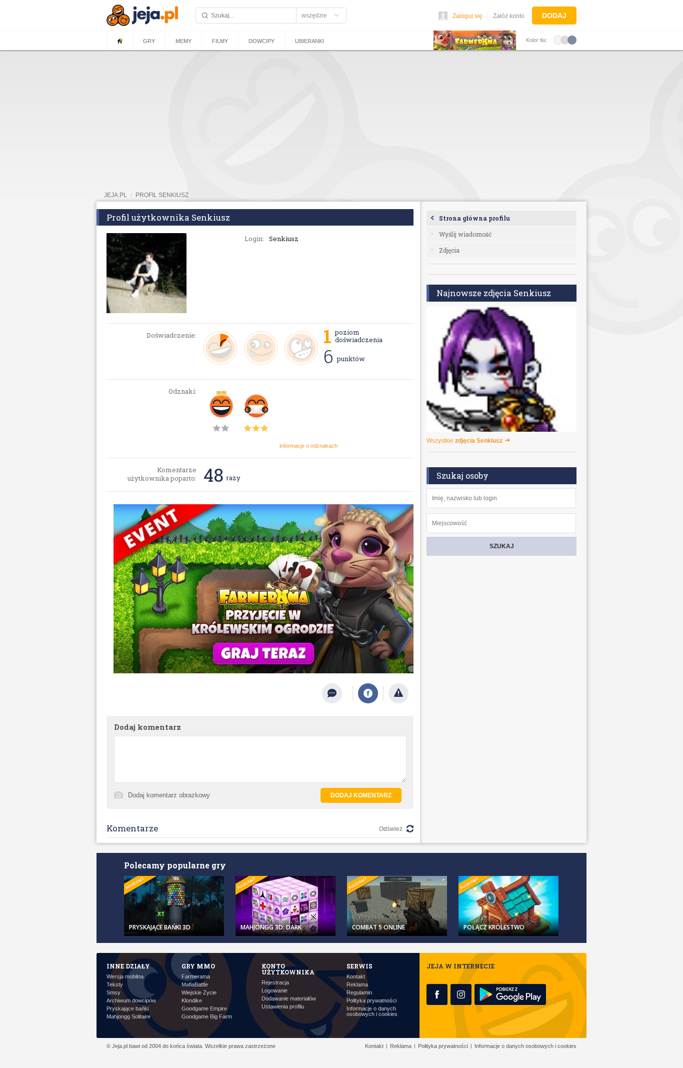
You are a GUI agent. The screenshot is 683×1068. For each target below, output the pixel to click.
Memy (184, 41)
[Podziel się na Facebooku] (368, 693)
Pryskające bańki (127, 1008)
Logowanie (275, 990)
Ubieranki (309, 41)
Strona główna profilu (474, 218)
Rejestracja (275, 982)
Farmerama (196, 976)
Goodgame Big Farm (207, 1016)
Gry (149, 41)
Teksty (114, 984)
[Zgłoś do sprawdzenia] (399, 693)
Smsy (113, 992)
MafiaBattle (195, 984)
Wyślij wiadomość (465, 234)
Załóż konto (508, 16)
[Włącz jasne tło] (558, 40)
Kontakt (355, 976)
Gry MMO (198, 966)
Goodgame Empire (204, 1008)
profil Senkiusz (162, 195)
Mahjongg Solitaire (128, 1016)
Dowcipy (261, 41)
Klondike (192, 1000)
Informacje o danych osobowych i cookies (372, 1011)
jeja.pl (115, 195)
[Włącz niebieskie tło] (572, 40)
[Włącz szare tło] (565, 40)
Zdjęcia (449, 250)
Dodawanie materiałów (289, 998)
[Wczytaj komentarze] (337, 693)
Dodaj (554, 16)
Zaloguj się (467, 16)
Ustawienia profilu (283, 1006)
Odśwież (390, 828)
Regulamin (359, 992)
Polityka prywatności (371, 1000)
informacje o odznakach (309, 446)
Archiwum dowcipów (131, 1000)
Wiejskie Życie (199, 992)
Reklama (357, 984)
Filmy (220, 41)
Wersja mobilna (125, 976)
